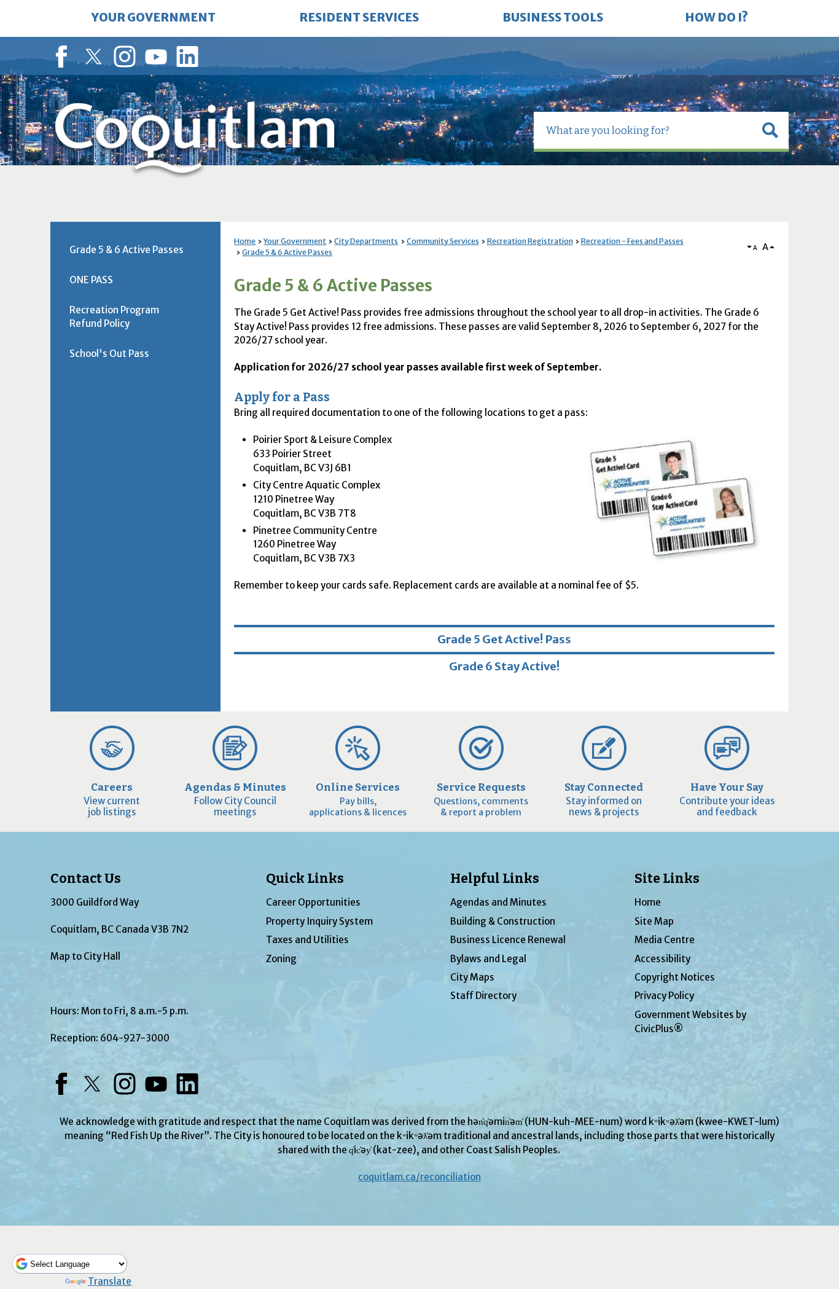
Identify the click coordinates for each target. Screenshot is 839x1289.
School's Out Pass (109, 353)
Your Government (294, 241)
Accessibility (662, 959)
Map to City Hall (85, 956)
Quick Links (305, 879)
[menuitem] (153, 18)
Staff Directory (483, 995)
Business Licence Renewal (508, 940)
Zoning (281, 959)
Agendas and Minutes (498, 902)
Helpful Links (494, 879)
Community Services (443, 241)
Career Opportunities (313, 902)
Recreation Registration (530, 241)
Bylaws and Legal (488, 959)
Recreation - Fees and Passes (632, 241)
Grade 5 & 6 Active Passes (287, 252)
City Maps (472, 977)
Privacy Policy (664, 995)
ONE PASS (91, 280)
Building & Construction (502, 921)
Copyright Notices (674, 977)
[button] (770, 130)
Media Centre (664, 940)
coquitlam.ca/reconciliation (419, 1177)
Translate (109, 1281)
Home (245, 241)
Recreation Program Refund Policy (114, 317)
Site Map (654, 921)
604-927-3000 (135, 1038)
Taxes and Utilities (307, 940)
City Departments (366, 241)
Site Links (667, 879)
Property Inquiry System (319, 921)
